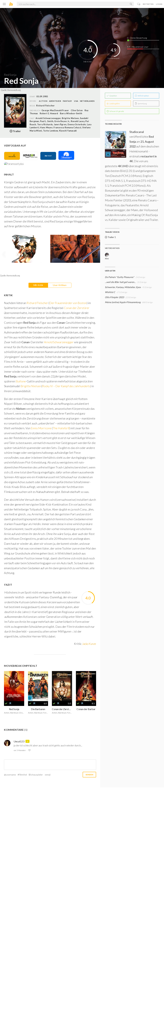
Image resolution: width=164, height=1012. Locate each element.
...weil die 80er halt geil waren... (120, 282)
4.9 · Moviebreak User (137, 46)
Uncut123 (19, 741)
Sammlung (142, 103)
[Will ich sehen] (10, 703)
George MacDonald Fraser (55, 110)
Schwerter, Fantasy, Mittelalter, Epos (123, 287)
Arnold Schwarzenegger (59, 342)
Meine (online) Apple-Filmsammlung (123, 302)
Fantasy (67, 101)
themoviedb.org (14, 90)
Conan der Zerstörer (76, 308)
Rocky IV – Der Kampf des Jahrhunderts (66, 386)
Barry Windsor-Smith (71, 113)
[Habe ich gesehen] (6, 703)
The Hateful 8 (61, 428)
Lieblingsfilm (114, 103)
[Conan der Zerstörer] (62, 686)
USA (76, 101)
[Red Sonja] (14, 686)
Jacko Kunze (89, 643)
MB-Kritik (38, 285)
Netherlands (87, 101)
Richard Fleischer (37, 303)
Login (159, 4)
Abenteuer (55, 101)
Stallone (21, 381)
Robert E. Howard (49, 113)
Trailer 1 (111, 237)
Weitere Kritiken (112, 248)
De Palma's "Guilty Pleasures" (119, 277)
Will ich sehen (143, 96)
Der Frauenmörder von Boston (68, 303)
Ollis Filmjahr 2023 (114, 297)
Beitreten (148, 4)
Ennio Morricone (41, 428)
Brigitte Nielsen (31, 386)
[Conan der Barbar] (86, 686)
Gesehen (113, 96)
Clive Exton (77, 110)
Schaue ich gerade (116, 111)
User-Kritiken (59, 285)
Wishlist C (110, 292)
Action (43, 101)
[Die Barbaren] (38, 686)
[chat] (138, 4)
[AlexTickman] (107, 255)
